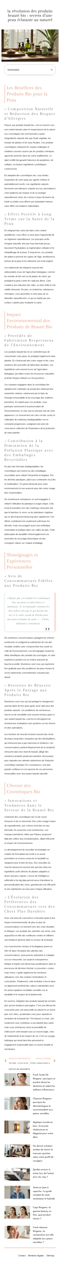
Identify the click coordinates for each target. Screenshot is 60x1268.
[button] (52, 70)
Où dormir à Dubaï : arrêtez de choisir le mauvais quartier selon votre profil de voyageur (43, 1153)
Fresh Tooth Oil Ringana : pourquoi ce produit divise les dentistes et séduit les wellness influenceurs (44, 1082)
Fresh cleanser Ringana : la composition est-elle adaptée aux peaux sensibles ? (43, 1235)
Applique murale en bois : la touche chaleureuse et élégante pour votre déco (43, 1129)
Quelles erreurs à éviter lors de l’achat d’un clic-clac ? (43, 1173)
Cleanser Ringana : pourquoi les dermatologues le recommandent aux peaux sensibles (43, 1106)
